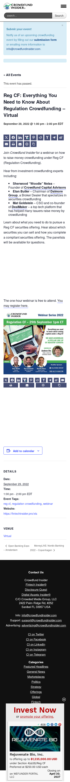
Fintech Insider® (36, 584)
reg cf (7, 504)
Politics (36, 682)
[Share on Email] (6, 144)
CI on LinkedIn (36, 644)
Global (36, 697)
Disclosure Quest (36, 589)
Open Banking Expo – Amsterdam (16, 548)
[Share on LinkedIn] (20, 137)
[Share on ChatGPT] (27, 144)
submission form (45, 40)
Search (59, 15)
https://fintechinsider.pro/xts (20, 513)
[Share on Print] (13, 144)
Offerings (36, 692)
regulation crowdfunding (27, 504)
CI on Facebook (36, 639)
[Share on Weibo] (61, 137)
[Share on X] (6, 137)
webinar (48, 504)
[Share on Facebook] (13, 137)
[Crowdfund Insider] (18, 6)
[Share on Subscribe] (20, 144)
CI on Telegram (36, 654)
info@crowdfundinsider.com (23, 49)
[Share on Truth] (27, 137)
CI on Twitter (36, 634)
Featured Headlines (36, 666)
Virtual (7, 536)
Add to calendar (23, 451)
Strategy (36, 687)
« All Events (12, 75)
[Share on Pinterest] (34, 137)
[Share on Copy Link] (34, 144)
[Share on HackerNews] (47, 137)
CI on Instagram (36, 649)
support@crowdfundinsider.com (42, 620)
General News (36, 671)
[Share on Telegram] (54, 137)
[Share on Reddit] (40, 137)
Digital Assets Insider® (36, 594)
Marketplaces (36, 676)
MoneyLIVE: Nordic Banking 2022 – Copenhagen (47, 548)
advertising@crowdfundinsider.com (44, 625)
